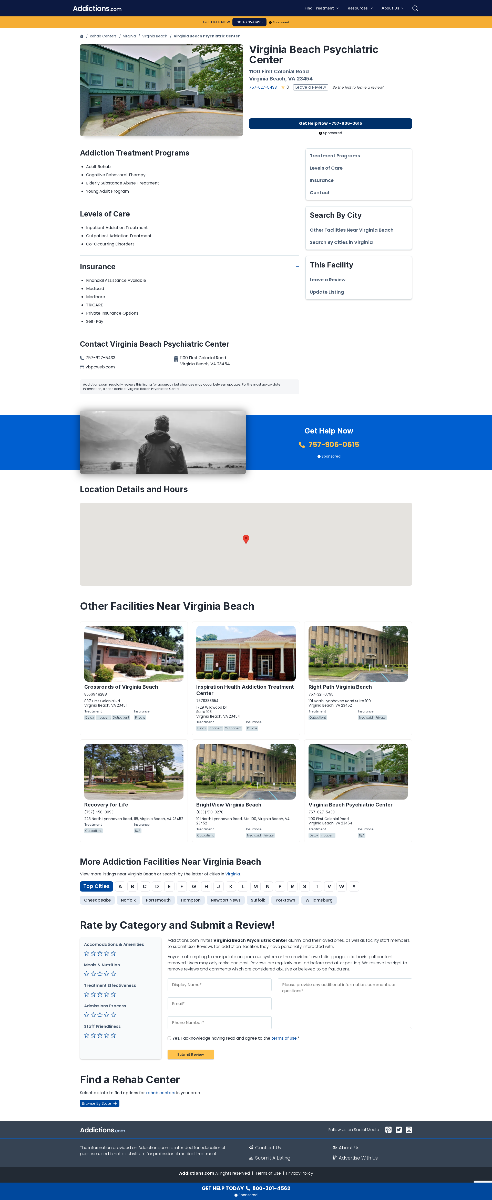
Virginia (129, 36)
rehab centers (160, 1093)
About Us (349, 1148)
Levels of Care (326, 168)
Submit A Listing (273, 1158)
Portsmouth (158, 900)
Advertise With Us (358, 1158)
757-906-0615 (333, 445)
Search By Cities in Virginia (341, 242)
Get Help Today (246, 1188)
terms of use (284, 1038)
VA (291, 79)
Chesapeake (97, 900)
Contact (320, 193)
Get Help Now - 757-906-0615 (330, 123)
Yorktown (285, 900)
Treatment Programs (335, 156)
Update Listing (327, 292)
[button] (246, 539)
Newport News (226, 900)
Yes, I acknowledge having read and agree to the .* (235, 1038)
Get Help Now (216, 22)
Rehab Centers (103, 36)
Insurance (322, 180)
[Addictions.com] (82, 36)
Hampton (191, 900)
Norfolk (128, 900)
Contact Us (268, 1148)
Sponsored (281, 22)
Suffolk (258, 900)
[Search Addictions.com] (415, 8)
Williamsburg (319, 900)
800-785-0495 (249, 22)
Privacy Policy (299, 1173)
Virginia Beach (154, 36)
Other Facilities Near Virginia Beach (352, 230)
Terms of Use (268, 1173)
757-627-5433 (263, 87)
